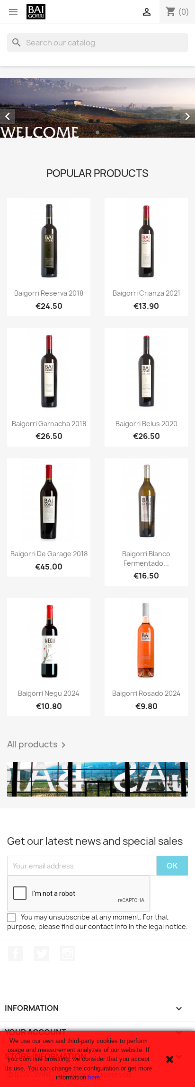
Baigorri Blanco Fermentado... (146, 558)
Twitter (41, 953)
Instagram (67, 953)
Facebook (15, 953)
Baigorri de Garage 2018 (49, 553)
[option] (97, 108)
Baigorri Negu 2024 (49, 693)
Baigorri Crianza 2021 (146, 293)
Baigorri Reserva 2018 (48, 293)
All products (38, 745)
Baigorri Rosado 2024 (146, 693)
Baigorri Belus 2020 (146, 423)
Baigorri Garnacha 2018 (49, 423)
